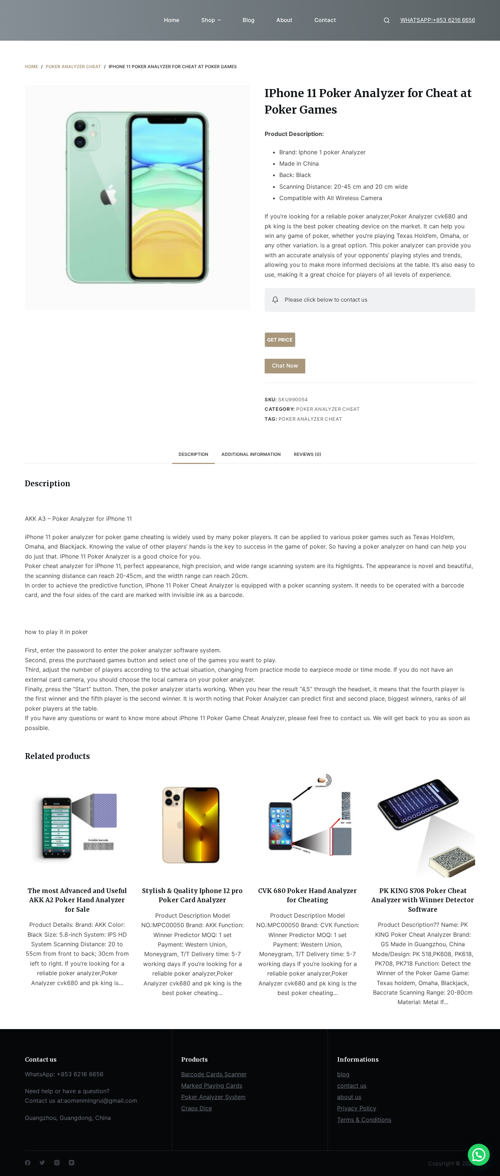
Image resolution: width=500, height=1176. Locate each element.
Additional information (251, 454)
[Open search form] (386, 20)
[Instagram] (57, 1162)
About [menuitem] (284, 19)
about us (349, 1097)
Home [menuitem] (171, 19)
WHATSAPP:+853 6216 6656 (437, 19)
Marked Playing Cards (211, 1085)
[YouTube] (71, 1162)
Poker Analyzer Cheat (327, 409)
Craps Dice (196, 1108)
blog (343, 1074)
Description (193, 454)
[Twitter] (42, 1162)
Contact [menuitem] (325, 19)
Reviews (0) (307, 454)
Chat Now (285, 365)
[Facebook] (27, 1162)
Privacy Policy (356, 1108)
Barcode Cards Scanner (214, 1074)
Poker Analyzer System (213, 1097)
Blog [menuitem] (248, 19)
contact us (351, 1085)
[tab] (193, 454)
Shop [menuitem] (208, 19)
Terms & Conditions (364, 1119)
